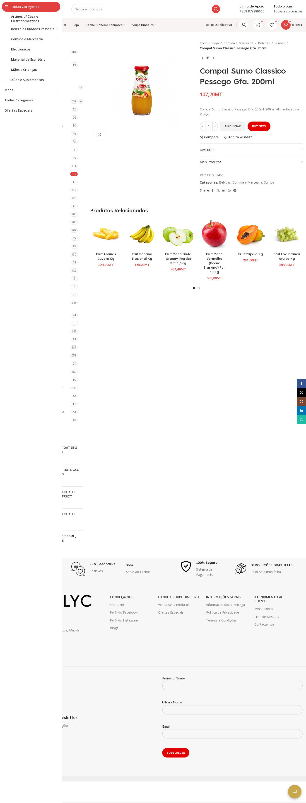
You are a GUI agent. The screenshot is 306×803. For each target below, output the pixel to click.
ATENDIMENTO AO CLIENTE (269, 599)
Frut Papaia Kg (250, 254)
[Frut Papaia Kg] (251, 234)
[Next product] (213, 58)
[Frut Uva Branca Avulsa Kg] (287, 234)
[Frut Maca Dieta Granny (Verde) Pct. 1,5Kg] (178, 234)
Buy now (259, 126)
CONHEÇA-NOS (121, 597)
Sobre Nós (117, 604)
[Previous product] (202, 58)
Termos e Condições (221, 620)
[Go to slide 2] (199, 288)
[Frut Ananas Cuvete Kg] (106, 234)
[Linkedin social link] (223, 190)
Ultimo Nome (172, 702)
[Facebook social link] (212, 190)
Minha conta (263, 609)
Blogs (114, 628)
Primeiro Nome (173, 678)
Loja (215, 43)
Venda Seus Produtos (174, 604)
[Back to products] (208, 58)
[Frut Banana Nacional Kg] (142, 234)
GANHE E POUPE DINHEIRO (178, 597)
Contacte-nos (264, 624)
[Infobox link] (96, 569)
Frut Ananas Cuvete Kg (106, 256)
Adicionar (233, 126)
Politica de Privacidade (222, 612)
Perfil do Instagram (124, 620)
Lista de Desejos (266, 616)
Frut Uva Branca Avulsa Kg (287, 256)
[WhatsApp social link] (229, 190)
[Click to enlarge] (99, 134)
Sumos (280, 43)
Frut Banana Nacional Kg (142, 256)
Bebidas (264, 43)
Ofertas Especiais (170, 612)
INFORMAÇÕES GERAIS (223, 597)
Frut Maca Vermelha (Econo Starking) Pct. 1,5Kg (214, 263)
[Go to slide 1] (194, 288)
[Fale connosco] (294, 791)
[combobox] (146, 9)
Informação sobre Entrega (225, 604)
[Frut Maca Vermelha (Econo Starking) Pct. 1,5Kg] (214, 234)
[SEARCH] (216, 9)
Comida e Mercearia (238, 43)
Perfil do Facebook (123, 612)
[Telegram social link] (235, 190)
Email (166, 726)
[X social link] (218, 190)
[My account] (244, 24)
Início (203, 43)
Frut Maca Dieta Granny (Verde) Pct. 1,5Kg (178, 258)
